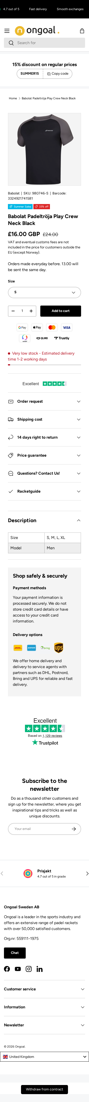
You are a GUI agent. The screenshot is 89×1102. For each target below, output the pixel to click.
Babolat (14, 193)
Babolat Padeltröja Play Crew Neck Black (49, 98)
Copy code (60, 73)
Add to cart (61, 311)
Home (13, 98)
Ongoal (20, 1046)
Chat (15, 953)
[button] (82, 30)
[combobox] (44, 43)
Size (11, 281)
